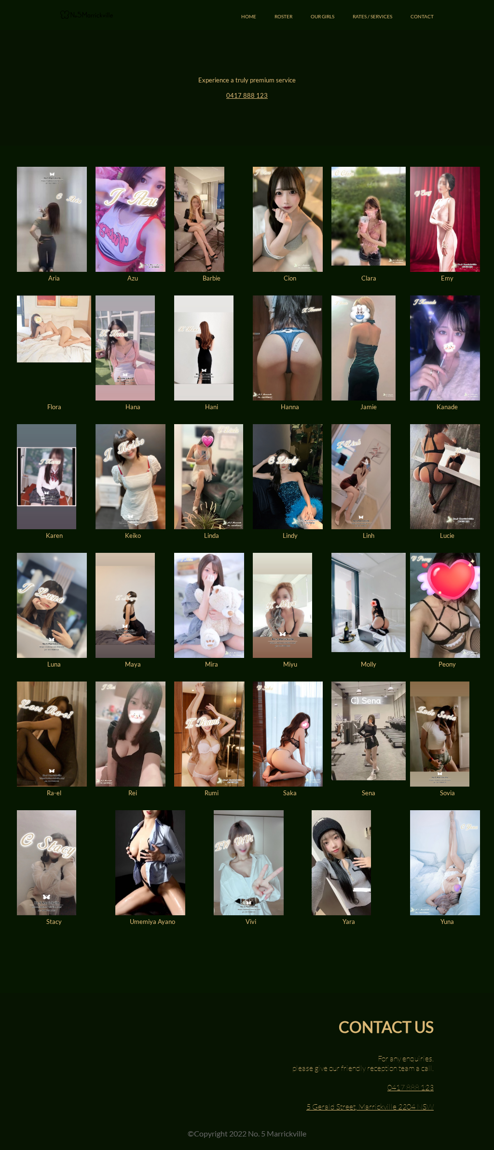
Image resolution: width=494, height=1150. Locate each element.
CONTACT (422, 16)
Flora (54, 407)
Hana (132, 407)
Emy (447, 278)
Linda (211, 535)
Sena (368, 793)
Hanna (290, 407)
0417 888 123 (247, 95)
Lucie (447, 535)
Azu (132, 278)
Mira (211, 664)
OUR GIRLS (322, 16)
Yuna (447, 921)
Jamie (368, 407)
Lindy (290, 535)
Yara (349, 921)
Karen (54, 535)
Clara (368, 278)
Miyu (290, 664)
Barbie (211, 278)
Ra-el (54, 793)
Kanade (447, 407)
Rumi (212, 793)
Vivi (251, 921)
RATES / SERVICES (372, 16)
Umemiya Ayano (152, 921)
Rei (132, 793)
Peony (447, 664)
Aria (54, 278)
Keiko (133, 535)
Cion (290, 278)
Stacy (54, 921)
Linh (368, 535)
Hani (211, 407)
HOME (248, 16)
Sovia (447, 793)
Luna (54, 664)
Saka (290, 793)
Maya (133, 664)
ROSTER (283, 16)
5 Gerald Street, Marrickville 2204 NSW (370, 1106)
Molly (368, 664)
